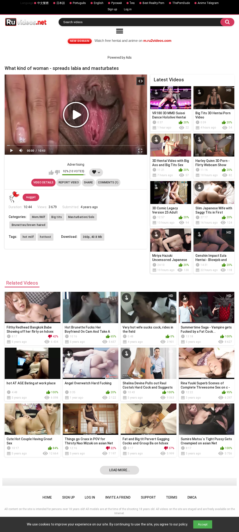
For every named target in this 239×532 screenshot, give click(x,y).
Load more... (119, 470)
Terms (171, 497)
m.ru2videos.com (157, 41)
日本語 (60, 3)
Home (47, 497)
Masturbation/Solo (81, 217)
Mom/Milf (38, 217)
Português (79, 3)
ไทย (132, 3)
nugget (31, 197)
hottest (45, 237)
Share (88, 182)
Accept (202, 524)
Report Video (69, 182)
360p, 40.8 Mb (92, 237)
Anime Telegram (208, 3)
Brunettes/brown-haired (29, 225)
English (98, 3)
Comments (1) (108, 182)
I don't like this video (57, 172)
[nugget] (14, 197)
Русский (116, 3)
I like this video (51, 172)
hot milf (28, 237)
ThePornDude (181, 3)
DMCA (192, 497)
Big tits (56, 217)
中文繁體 (43, 3)
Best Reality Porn (153, 3)
